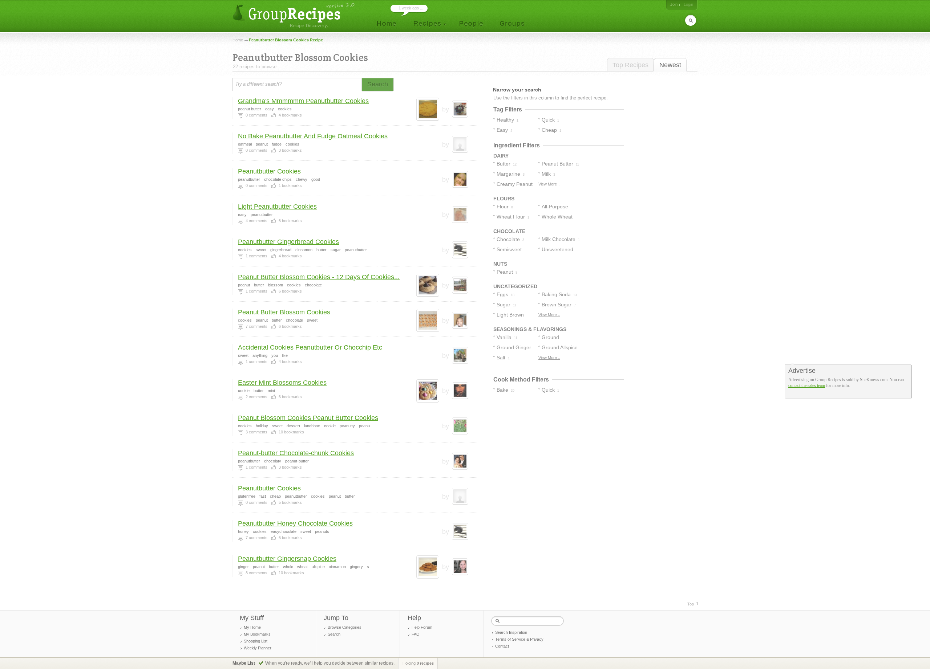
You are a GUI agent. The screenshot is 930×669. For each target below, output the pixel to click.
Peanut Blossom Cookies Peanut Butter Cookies (308, 417)
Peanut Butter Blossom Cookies (284, 312)
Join (674, 4)
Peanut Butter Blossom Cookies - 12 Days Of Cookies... (319, 277)
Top (690, 604)
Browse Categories (344, 627)
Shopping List (255, 641)
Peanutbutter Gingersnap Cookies (287, 558)
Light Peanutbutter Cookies (277, 206)
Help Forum (422, 627)
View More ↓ (549, 184)
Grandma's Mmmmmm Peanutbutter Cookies (303, 101)
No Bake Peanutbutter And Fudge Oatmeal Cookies (313, 136)
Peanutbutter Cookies (269, 171)
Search (334, 634)
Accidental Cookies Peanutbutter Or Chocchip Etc (310, 347)
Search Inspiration (511, 632)
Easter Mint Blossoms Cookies (282, 382)
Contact (502, 646)
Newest (670, 65)
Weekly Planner (257, 648)
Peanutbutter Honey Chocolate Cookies (295, 523)
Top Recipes (630, 65)
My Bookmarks (257, 634)
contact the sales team (806, 385)
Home (237, 40)
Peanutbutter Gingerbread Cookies (288, 241)
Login (688, 4)
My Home (252, 627)
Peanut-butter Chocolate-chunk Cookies (296, 453)
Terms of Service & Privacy (519, 639)
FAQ (416, 634)
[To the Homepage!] (294, 15)
